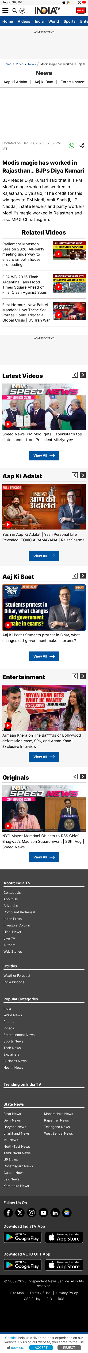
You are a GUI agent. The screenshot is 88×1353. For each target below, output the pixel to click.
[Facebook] (8, 1212)
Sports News (13, 1041)
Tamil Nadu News (17, 1153)
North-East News (17, 1146)
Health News (13, 1067)
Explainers (11, 1054)
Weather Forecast (17, 975)
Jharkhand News (17, 1133)
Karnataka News (16, 1186)
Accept (41, 1347)
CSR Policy (32, 1299)
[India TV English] (47, 10)
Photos (9, 1022)
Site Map (17, 1293)
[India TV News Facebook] (75, 2)
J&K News (11, 1179)
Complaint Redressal (19, 912)
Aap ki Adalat (15, 82)
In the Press (13, 919)
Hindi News (12, 932)
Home (7, 21)
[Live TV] (81, 10)
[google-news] (67, 1212)
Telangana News (57, 1127)
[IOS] (63, 2)
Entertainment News (19, 1035)
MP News (11, 1140)
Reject (69, 1347)
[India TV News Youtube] (84, 2)
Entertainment (73, 82)
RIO (49, 1299)
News (32, 64)
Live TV (9, 938)
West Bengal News (58, 1133)
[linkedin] (55, 1212)
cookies (17, 1347)
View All (40, 455)
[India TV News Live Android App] (23, 1237)
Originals (15, 777)
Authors (9, 945)
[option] (44, 412)
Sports (70, 21)
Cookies (11, 1338)
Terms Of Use (40, 1293)
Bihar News (12, 1114)
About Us (11, 899)
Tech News (12, 1048)
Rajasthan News (56, 1120)
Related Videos (44, 232)
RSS (61, 1299)
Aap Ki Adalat (22, 476)
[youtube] (43, 1212)
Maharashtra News (58, 1114)
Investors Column (17, 925)
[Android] (68, 2)
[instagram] (31, 1212)
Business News (15, 1061)
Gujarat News (14, 1173)
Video (19, 64)
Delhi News (12, 1120)
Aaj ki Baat (44, 82)
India (39, 21)
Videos (24, 21)
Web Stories (13, 951)
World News (13, 1015)
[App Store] (64, 1237)
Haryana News (15, 1127)
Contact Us (12, 892)
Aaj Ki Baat (18, 576)
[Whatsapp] (71, 146)
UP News (11, 1159)
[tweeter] (20, 1212)
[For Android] (23, 1265)
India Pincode (14, 982)
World (53, 21)
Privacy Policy (67, 1293)
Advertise (11, 906)
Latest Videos (22, 375)
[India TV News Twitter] (79, 2)
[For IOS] (64, 1265)
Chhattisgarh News (18, 1166)
